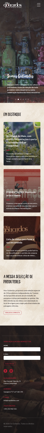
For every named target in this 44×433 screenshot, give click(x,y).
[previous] (3, 51)
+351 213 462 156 (10, 409)
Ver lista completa (12, 312)
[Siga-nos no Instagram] (11, 371)
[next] (40, 51)
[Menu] (38, 4)
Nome (6, 345)
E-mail (6, 354)
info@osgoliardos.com (11, 400)
